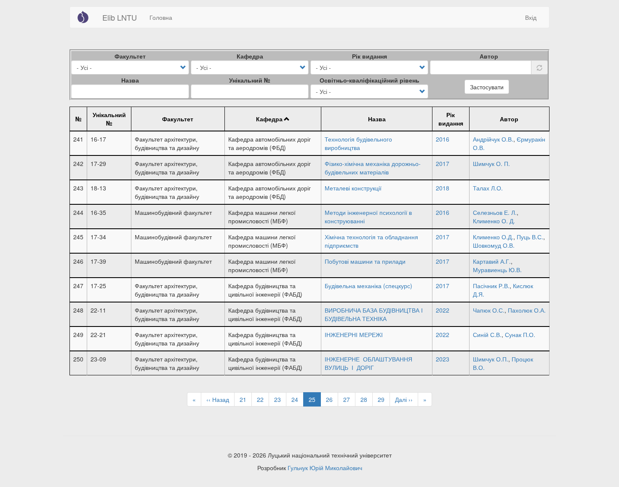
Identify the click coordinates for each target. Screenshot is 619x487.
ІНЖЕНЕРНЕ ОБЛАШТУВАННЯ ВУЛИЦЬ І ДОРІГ (368, 363)
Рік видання (369, 56)
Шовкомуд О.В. (494, 245)
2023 (442, 359)
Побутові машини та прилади (365, 261)
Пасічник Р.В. (491, 285)
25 (315, 401)
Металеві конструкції (353, 188)
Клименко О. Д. (494, 221)
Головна (160, 17)
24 (297, 399)
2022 (442, 310)
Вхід (530, 17)
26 (332, 399)
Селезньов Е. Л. (495, 212)
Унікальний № (249, 80)
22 (263, 399)
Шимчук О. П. (491, 163)
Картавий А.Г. (492, 261)
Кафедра (250, 56)
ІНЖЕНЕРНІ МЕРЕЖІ (354, 334)
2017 (442, 163)
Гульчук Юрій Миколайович (325, 467)
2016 (442, 139)
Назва (130, 80)
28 (366, 399)
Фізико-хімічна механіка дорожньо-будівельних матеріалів (373, 167)
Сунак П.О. (520, 334)
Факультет (130, 56)
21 (246, 399)
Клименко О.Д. (493, 237)
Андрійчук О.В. (493, 139)
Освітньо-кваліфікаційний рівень (369, 80)
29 (384, 399)
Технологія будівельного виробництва (358, 143)
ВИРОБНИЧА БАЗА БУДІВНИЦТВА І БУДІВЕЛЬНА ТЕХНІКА (374, 314)
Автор (489, 56)
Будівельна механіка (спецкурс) (368, 285)
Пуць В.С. (530, 237)
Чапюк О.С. (488, 310)
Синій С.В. (487, 334)
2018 (442, 188)
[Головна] (86, 17)
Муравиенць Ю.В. (497, 269)
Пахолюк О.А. (527, 310)
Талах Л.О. (488, 188)
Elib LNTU (119, 17)
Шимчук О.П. (490, 359)
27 (349, 399)
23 (280, 399)
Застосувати (487, 87)
